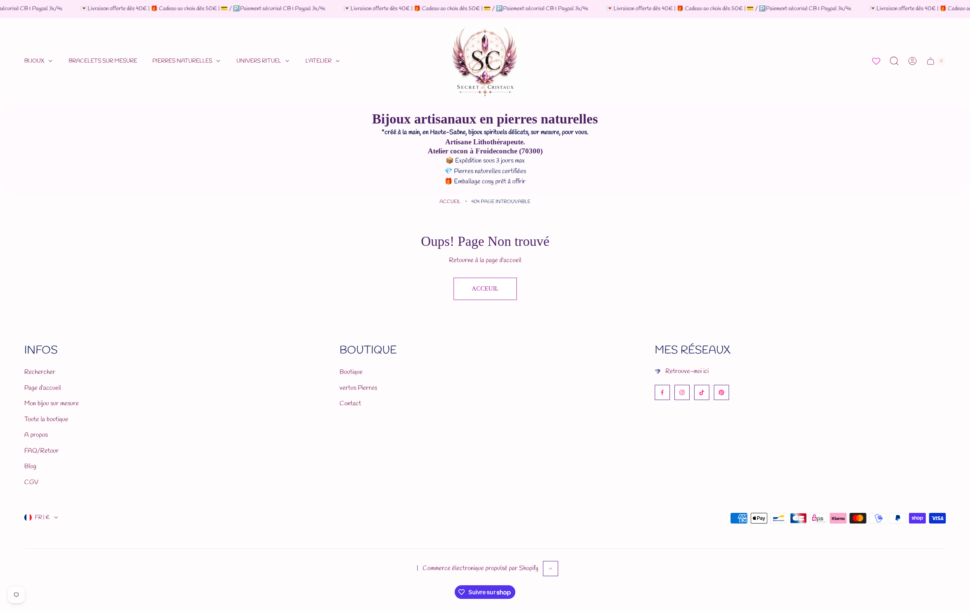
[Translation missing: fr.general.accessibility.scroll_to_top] (550, 568)
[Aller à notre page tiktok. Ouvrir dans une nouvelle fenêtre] (701, 392)
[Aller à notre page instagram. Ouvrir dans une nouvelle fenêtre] (682, 392)
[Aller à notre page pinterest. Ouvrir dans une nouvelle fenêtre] (721, 392)
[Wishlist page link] (876, 61)
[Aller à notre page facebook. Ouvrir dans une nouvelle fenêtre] (662, 392)
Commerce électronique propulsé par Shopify (480, 568)
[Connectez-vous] (912, 61)
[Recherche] (894, 61)
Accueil (450, 201)
